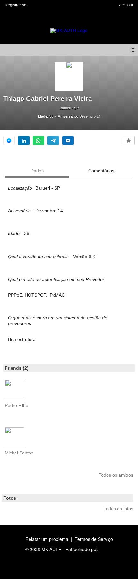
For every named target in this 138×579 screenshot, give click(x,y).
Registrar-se (15, 5)
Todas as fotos (118, 508)
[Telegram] (53, 140)
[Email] (68, 140)
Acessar (126, 5)
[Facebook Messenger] (9, 140)
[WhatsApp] (38, 140)
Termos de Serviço (94, 539)
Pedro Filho (16, 405)
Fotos (9, 498)
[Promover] (129, 140)
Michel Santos (19, 452)
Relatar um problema (46, 539)
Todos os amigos (116, 475)
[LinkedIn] (24, 140)
